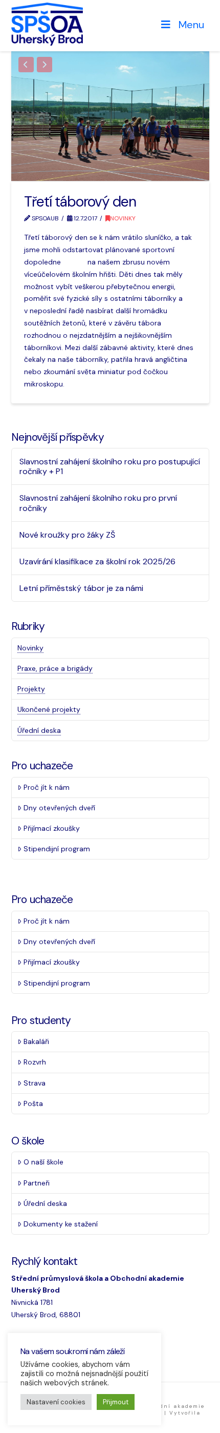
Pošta (33, 1103)
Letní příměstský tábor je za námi (81, 588)
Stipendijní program (57, 848)
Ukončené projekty (48, 709)
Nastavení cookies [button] (56, 1402)
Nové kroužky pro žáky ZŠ (67, 535)
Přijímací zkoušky (52, 828)
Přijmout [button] (115, 1402)
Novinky (123, 218)
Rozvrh (35, 1062)
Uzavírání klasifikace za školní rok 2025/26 (97, 561)
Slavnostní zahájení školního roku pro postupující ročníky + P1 (109, 466)
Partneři (37, 1183)
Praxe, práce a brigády (55, 668)
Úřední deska (39, 730)
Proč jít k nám (47, 787)
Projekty (31, 688)
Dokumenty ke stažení (61, 1224)
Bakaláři (36, 1041)
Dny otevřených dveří (59, 807)
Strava (35, 1083)
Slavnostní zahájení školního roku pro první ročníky (98, 503)
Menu (191, 24)
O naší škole (43, 1161)
